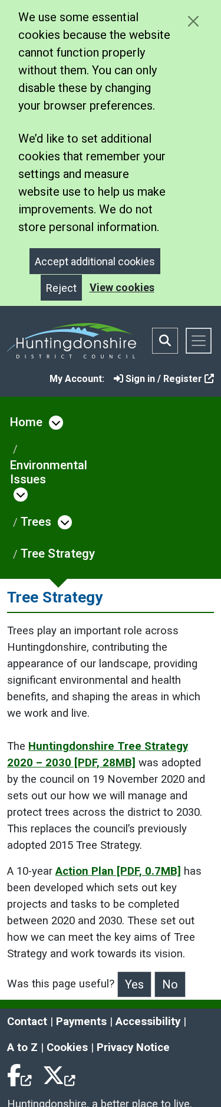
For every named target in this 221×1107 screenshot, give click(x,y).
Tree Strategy (58, 553)
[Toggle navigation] (199, 341)
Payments (81, 1021)
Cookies (67, 1047)
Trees (36, 522)
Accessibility (148, 1021)
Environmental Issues (48, 472)
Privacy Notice (133, 1047)
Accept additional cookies (95, 261)
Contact (27, 1021)
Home (26, 422)
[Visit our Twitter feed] (58, 1073)
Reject (61, 288)
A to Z (22, 1047)
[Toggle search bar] (165, 341)
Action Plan (118, 871)
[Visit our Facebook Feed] (20, 1073)
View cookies (122, 287)
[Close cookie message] (193, 21)
